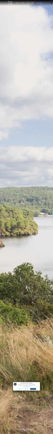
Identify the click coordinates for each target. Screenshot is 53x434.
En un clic (52, 212)
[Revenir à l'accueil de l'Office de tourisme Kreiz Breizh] (10, 2)
